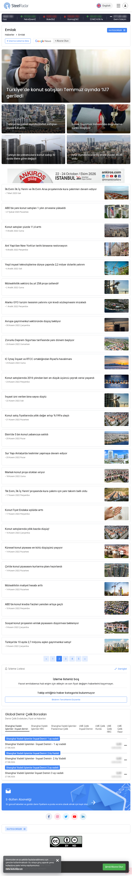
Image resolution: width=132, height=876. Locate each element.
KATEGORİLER (115, 30)
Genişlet (122, 668)
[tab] (17, 727)
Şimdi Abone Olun (114, 867)
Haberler (9, 34)
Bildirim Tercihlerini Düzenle (66, 699)
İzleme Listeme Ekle (19, 40)
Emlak (21, 34)
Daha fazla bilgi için (14, 869)
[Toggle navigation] (125, 5)
